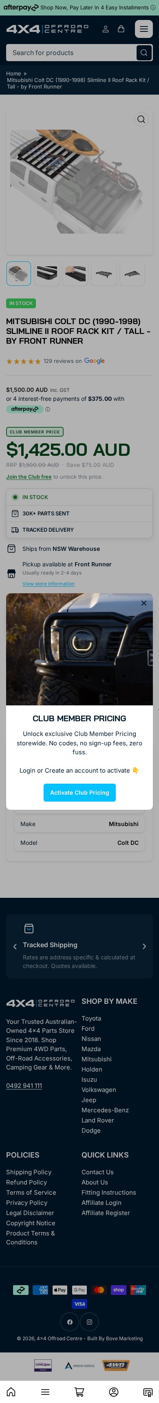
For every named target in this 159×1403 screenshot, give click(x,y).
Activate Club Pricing (79, 792)
